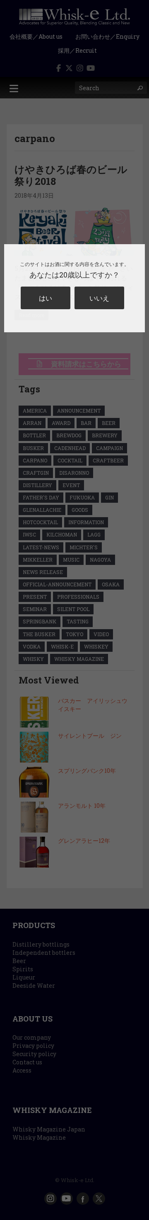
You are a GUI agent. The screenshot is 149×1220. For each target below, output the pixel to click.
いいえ (99, 298)
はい (45, 298)
